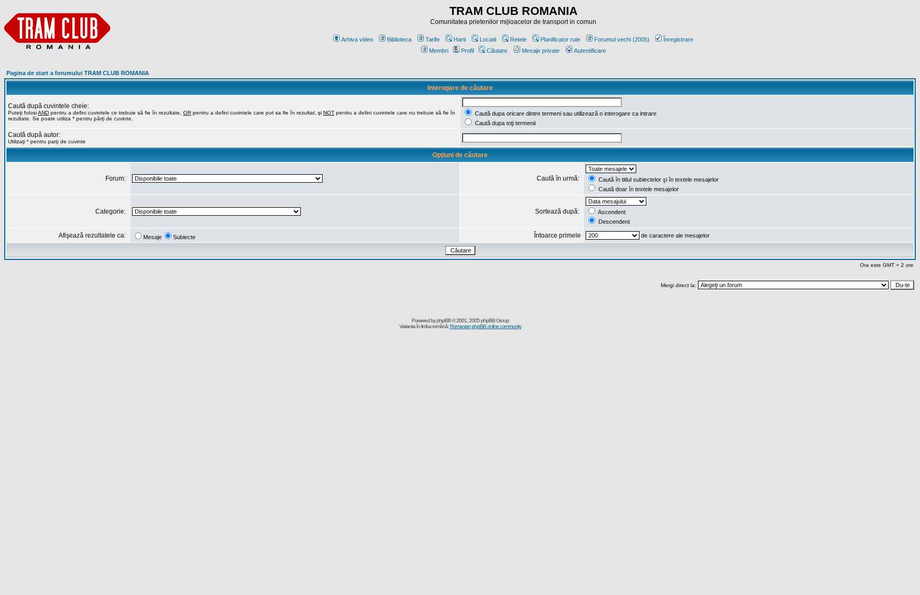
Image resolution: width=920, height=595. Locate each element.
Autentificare (590, 50)
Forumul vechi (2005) (622, 39)
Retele (518, 39)
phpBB (444, 320)
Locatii (488, 39)
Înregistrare (678, 39)
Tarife (432, 39)
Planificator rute (560, 39)
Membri (438, 50)
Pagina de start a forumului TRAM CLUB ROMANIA (77, 73)
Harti (460, 39)
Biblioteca (399, 39)
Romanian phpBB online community (485, 326)
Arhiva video (357, 39)
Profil (467, 50)
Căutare (497, 50)
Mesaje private (541, 50)
